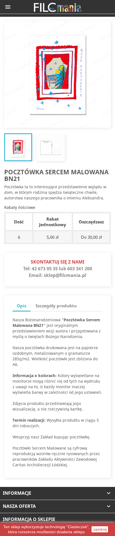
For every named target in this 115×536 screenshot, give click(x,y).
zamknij (100, 529)
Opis (21, 305)
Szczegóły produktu (56, 305)
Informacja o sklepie (29, 519)
